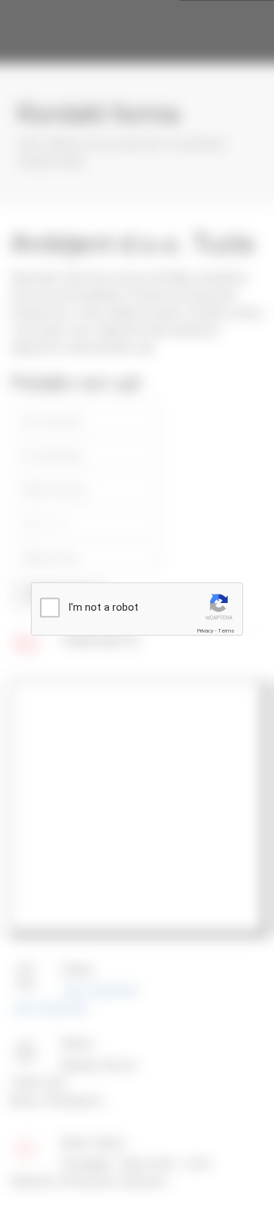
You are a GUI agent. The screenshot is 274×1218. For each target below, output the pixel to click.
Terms (226, 631)
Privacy (205, 631)
